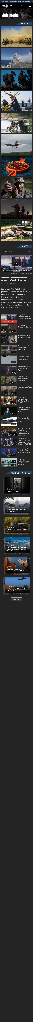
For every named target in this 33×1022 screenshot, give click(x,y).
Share (30, 274)
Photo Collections (19, 472)
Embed (23, 274)
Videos (25, 246)
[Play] (3, 270)
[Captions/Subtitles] (24, 270)
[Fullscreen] (29, 270)
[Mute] (26, 270)
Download (13, 274)
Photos (25, 23)
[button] (30, 6)
